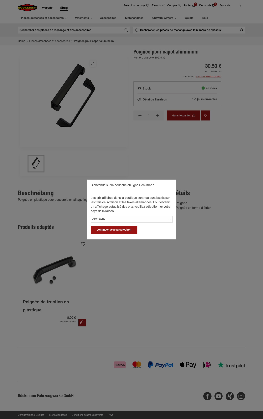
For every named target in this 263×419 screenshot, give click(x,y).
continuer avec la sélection (114, 230)
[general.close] (170, 185)
